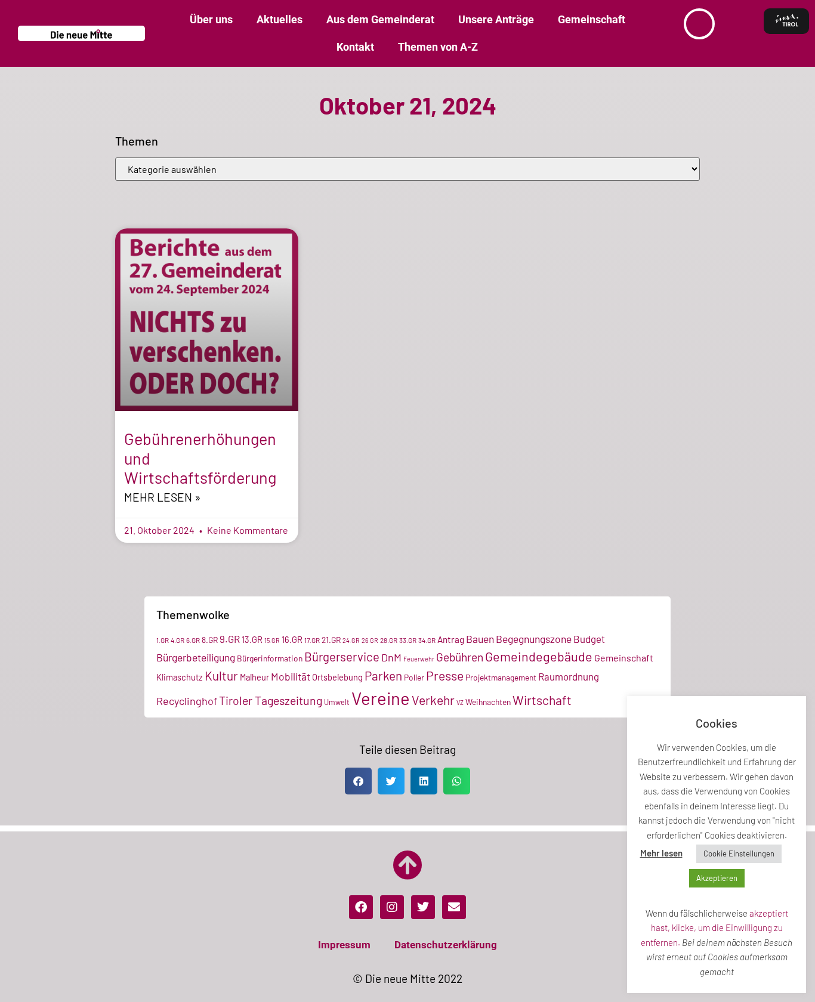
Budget (589, 639)
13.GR (252, 639)
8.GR (210, 640)
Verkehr (433, 699)
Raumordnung (568, 676)
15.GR (272, 640)
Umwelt (337, 702)
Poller (414, 677)
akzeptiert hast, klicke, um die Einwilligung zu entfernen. (714, 928)
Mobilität (290, 676)
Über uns (211, 19)
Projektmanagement (500, 677)
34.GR (427, 640)
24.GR (351, 640)
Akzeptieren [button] (716, 878)
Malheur (254, 677)
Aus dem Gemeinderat (380, 19)
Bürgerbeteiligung (195, 657)
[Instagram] (392, 907)
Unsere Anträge (496, 19)
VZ (460, 702)
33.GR (407, 640)
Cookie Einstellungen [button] (738, 853)
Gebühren (459, 657)
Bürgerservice (341, 657)
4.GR (177, 640)
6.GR (193, 640)
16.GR (292, 639)
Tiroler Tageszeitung (270, 700)
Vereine (380, 698)
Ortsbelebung (337, 677)
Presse (445, 675)
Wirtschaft (542, 699)
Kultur (221, 675)
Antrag (450, 639)
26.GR (370, 640)
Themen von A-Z (438, 47)
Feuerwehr (418, 659)
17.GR (312, 640)
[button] (358, 781)
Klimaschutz (179, 677)
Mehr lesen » (162, 497)
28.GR (388, 640)
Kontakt (355, 47)
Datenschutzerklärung (445, 945)
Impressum (344, 945)
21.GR (331, 640)
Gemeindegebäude (538, 656)
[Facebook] (361, 907)
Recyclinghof (186, 700)
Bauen (480, 638)
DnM (391, 657)
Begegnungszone (534, 638)
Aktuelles (279, 19)
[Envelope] (454, 907)
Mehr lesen (661, 853)
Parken (383, 675)
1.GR (162, 640)
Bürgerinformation (269, 658)
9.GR (230, 639)
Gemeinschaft (591, 19)
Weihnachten (488, 702)
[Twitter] (423, 907)
